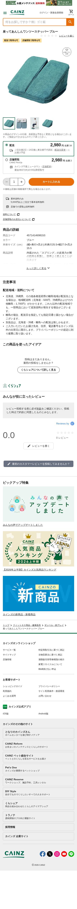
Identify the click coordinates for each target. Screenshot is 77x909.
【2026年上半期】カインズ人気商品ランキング (29, 569)
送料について (9, 214)
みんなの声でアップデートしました (23, 524)
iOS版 (6, 713)
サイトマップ (9, 654)
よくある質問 (9, 696)
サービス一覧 (9, 650)
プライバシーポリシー (49, 686)
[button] (70, 22)
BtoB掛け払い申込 (47, 669)
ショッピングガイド (12, 686)
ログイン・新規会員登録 (51, 12)
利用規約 (7, 691)
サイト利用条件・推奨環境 (51, 691)
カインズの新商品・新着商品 (19, 614)
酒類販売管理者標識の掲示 (51, 659)
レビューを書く (66, 36)
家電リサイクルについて (50, 664)
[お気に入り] (66, 51)
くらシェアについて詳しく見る (38, 369)
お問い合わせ (44, 696)
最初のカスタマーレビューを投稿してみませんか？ (41, 463)
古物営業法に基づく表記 (50, 654)
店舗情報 (7, 659)
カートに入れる (51, 181)
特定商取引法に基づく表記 (51, 650)
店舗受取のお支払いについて (17, 219)
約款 (39, 408)
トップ (6, 625)
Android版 (43, 713)
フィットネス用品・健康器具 (27, 625)
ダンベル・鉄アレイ (54, 625)
